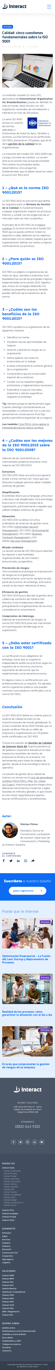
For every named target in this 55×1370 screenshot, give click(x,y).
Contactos (6, 1351)
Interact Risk (9, 1189)
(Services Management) (23, 540)
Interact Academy (10, 1213)
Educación (6, 1249)
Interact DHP (8, 1298)
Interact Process (10, 1173)
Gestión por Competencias (13, 1292)
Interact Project (10, 1176)
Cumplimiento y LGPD (11, 1341)
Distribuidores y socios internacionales (19, 1331)
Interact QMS (8, 1275)
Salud (4, 1236)
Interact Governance (12, 1171)
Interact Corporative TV (13, 1202)
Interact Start (8, 1220)
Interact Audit (9, 1197)
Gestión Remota (9, 1288)
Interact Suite (8, 1168)
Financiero (6, 1233)
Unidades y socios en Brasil (14, 1334)
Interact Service (10, 1184)
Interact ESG (8, 1308)
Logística (6, 1262)
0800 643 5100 (27, 1126)
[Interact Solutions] (14, 6)
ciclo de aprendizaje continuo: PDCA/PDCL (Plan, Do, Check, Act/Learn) (27, 781)
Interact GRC (8, 1302)
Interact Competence (12, 1195)
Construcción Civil (10, 1253)
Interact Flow (8, 1210)
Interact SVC (8, 1285)
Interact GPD (8, 1295)
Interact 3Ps (7, 1315)
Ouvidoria (6, 1347)
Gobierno (6, 1243)
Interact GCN (8, 1305)
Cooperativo (7, 1256)
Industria (6, 1246)
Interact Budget (10, 1200)
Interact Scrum (10, 1205)
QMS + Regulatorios (10, 1311)
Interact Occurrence (12, 1181)
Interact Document (11, 1179)
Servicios (6, 1239)
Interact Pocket (9, 1217)
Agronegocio (7, 1259)
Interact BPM (8, 1279)
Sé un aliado (7, 1338)
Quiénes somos (8, 1328)
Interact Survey (10, 1192)
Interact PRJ (7, 1282)
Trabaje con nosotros (11, 1344)
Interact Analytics (11, 1187)
